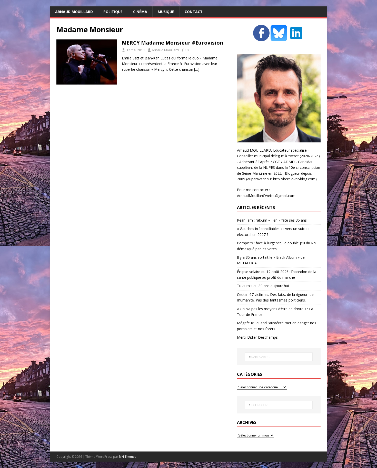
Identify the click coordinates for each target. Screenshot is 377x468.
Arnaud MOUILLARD (74, 11)
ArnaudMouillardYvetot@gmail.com (266, 195)
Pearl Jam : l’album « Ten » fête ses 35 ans (272, 220)
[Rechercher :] (278, 356)
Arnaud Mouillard (165, 50)
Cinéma (140, 11)
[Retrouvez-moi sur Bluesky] (279, 38)
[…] (196, 69)
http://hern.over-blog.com (294, 178)
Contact (194, 11)
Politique (113, 11)
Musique (166, 11)
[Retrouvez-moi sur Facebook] (261, 38)
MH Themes (127, 456)
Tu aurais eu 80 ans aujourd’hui (263, 285)
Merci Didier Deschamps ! (258, 337)
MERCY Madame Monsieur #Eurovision (172, 42)
